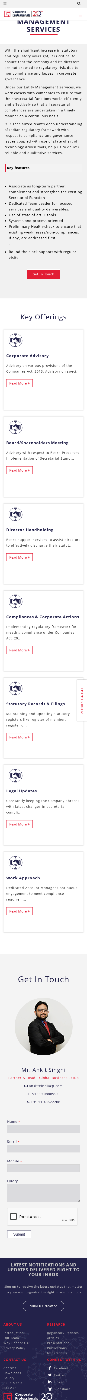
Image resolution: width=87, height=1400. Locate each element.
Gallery (9, 1378)
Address (9, 1368)
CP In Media (13, 1383)
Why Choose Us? (16, 1343)
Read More (18, 383)
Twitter (59, 1375)
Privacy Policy (14, 1348)
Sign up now (42, 1306)
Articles (53, 1338)
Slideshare (61, 1389)
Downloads (12, 1373)
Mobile (14, 1161)
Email (13, 1141)
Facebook (61, 1368)
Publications (57, 1348)
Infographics (57, 1353)
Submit (19, 1234)
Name (13, 1121)
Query (12, 1181)
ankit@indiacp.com (45, 1086)
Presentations (58, 1343)
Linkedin (60, 1382)
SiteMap (9, 1388)
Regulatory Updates (63, 1333)
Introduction (13, 1333)
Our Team (11, 1338)
